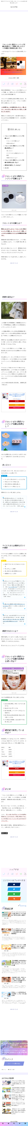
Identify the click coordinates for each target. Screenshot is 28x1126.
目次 (12, 129)
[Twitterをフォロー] (14, 889)
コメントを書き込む (14, 1063)
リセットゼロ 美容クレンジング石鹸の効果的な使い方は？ (14, 161)
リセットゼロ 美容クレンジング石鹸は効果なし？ (14, 147)
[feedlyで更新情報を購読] (14, 894)
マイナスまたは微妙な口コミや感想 (15, 154)
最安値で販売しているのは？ (13, 165)
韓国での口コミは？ (12, 157)
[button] (25, 520)
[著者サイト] (14, 884)
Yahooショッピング (17, 407)
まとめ (7, 168)
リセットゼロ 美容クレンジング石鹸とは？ (14, 137)
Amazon (16, 772)
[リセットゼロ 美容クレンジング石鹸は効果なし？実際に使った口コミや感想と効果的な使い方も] (12, 84)
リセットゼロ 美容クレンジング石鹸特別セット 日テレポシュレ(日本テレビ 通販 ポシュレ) (17, 395)
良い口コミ (10, 150)
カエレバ (19, 398)
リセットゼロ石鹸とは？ (13, 141)
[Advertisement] (14, 27)
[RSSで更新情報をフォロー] (14, 898)
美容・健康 (5, 833)
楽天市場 (16, 401)
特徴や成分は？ (11, 143)
